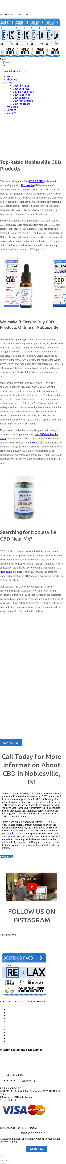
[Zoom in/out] (11, 1160)
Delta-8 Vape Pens (23, 91)
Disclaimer (11, 1041)
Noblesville (27, 185)
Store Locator (13, 1024)
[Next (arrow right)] (4, 1163)
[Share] (4, 1160)
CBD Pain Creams (23, 100)
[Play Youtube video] (31, 887)
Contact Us (11, 1021)
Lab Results (12, 1018)
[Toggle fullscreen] (7, 1160)
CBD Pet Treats (21, 103)
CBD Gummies (21, 88)
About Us (11, 79)
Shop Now (36, 1149)
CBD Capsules (21, 97)
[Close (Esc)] (1, 1160)
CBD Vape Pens (21, 94)
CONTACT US (10, 742)
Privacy (9, 1029)
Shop (9, 82)
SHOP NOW (6, 856)
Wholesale (12, 106)
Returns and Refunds (16, 1027)
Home (9, 76)
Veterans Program (15, 1015)
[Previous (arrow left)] (1, 1163)
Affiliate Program (14, 1012)
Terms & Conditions (16, 1032)
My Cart (11, 112)
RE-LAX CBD (36, 181)
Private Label (12, 1038)
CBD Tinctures (21, 85)
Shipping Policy (13, 1035)
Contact (11, 109)
